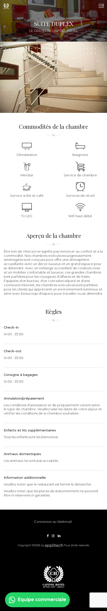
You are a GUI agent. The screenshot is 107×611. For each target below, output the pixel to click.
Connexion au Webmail (53, 522)
